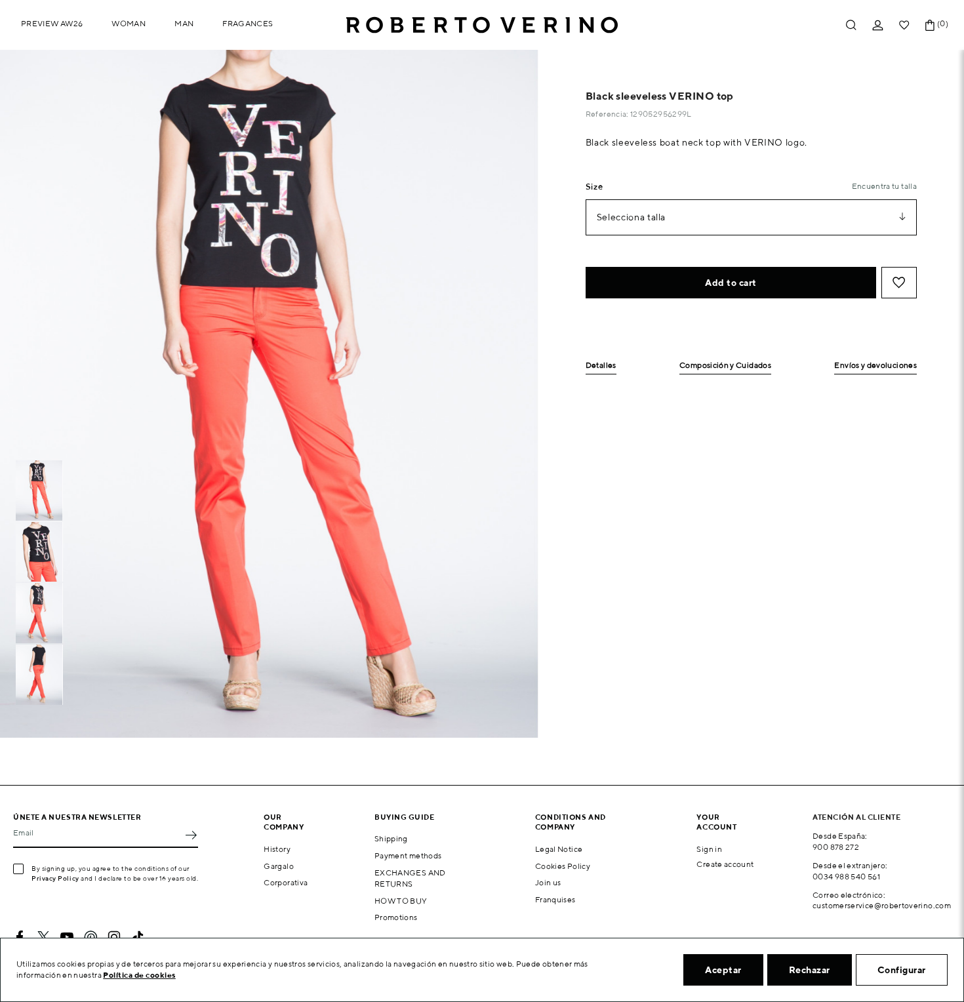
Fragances (247, 23)
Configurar (901, 970)
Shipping (391, 838)
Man (183, 23)
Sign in (709, 849)
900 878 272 (836, 847)
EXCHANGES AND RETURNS (410, 878)
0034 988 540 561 (846, 876)
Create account (724, 864)
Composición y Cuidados (725, 365)
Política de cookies (139, 975)
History (277, 849)
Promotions (396, 917)
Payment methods (407, 855)
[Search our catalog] (851, 25)
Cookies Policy (562, 866)
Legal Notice (558, 849)
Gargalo (279, 866)
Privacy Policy (55, 878)
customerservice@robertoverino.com (882, 905)
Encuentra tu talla (884, 186)
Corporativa (286, 882)
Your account (716, 821)
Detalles (601, 365)
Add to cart (731, 282)
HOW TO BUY (401, 901)
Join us (548, 882)
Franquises (555, 899)
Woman (128, 23)
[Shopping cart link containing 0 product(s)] (929, 25)
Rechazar (809, 970)
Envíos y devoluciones (875, 365)
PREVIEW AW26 (52, 23)
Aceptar (723, 970)
